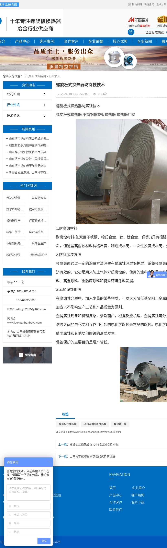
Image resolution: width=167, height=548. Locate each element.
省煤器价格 (39, 197)
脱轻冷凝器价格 (16, 254)
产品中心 (22, 41)
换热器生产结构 (16, 220)
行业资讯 (54, 76)
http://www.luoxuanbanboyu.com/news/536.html (94, 432)
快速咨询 (149, 4)
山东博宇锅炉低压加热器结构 (27, 165)
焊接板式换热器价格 (39, 220)
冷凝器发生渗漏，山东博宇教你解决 (29, 172)
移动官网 (137, 4)
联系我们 (115, 509)
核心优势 (120, 41)
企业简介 (138, 487)
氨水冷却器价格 (16, 209)
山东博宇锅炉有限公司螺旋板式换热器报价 (29, 138)
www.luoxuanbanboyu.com (24, 322)
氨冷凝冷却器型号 (16, 197)
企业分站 (161, 4)
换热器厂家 (120, 424)
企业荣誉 (95, 41)
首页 (112, 487)
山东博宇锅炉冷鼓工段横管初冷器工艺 (29, 158)
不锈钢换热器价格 (16, 243)
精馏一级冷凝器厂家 (16, 232)
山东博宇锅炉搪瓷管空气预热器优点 (29, 152)
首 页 (28, 76)
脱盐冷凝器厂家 (39, 209)
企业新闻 (144, 41)
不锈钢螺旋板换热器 (95, 424)
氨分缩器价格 (38, 254)
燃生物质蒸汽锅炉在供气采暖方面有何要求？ (29, 145)
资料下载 (137, 502)
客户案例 (47, 41)
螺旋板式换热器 (67, 424)
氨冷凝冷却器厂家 (39, 232)
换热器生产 (39, 243)
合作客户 (71, 41)
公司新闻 (13, 94)
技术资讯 (13, 115)
